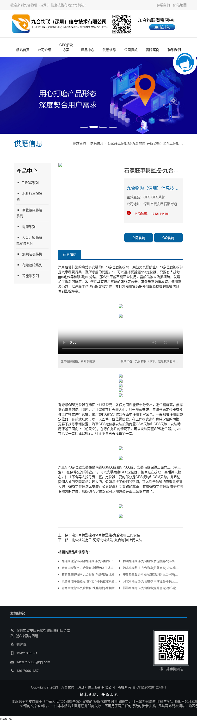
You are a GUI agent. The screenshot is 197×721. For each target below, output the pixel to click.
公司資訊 (131, 49)
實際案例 (152, 49)
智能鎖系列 (30, 275)
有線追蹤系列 (32, 264)
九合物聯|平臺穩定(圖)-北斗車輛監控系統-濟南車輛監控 (90, 581)
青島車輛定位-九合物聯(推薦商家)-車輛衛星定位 (90, 588)
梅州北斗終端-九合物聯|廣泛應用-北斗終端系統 (151, 561)
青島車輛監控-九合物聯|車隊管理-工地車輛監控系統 (90, 568)
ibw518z (6, 718)
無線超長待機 (32, 254)
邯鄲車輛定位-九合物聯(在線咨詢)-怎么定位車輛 (151, 588)
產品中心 (87, 49)
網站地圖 (180, 4)
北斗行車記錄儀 (29, 196)
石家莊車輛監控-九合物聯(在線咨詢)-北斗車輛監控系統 (148, 143)
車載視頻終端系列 (29, 213)
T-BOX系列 (30, 182)
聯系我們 (163, 4)
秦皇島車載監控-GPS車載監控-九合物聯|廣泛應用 (151, 574)
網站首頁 (23, 49)
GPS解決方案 (66, 47)
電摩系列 (29, 226)
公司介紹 (44, 49)
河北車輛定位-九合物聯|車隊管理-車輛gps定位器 (151, 581)
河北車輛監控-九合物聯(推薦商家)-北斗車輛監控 (151, 568)
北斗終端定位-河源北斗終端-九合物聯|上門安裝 (107, 539)
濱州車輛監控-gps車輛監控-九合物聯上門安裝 (106, 534)
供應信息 (109, 49)
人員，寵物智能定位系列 (29, 240)
